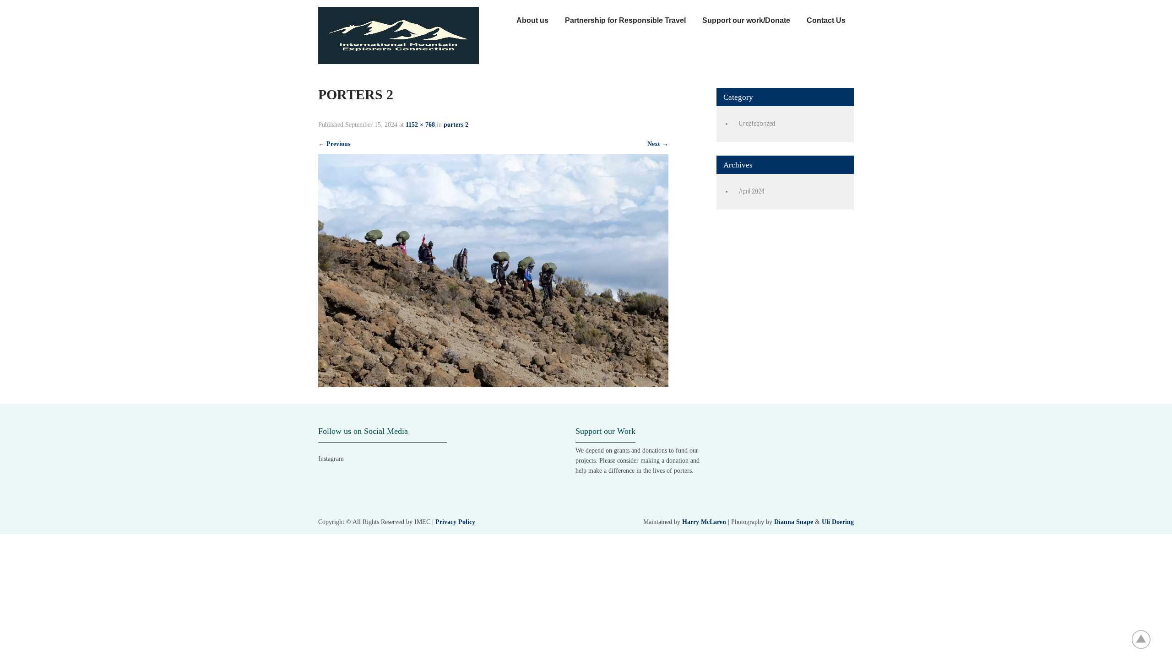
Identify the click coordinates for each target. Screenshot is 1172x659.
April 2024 (752, 191)
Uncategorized (757, 123)
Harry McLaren (704, 522)
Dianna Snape (793, 522)
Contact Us (826, 20)
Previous (334, 143)
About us (532, 20)
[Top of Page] (1146, 639)
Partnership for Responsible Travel (625, 20)
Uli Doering (838, 522)
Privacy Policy (455, 522)
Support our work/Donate (746, 20)
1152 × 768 (420, 124)
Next (657, 143)
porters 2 (456, 124)
